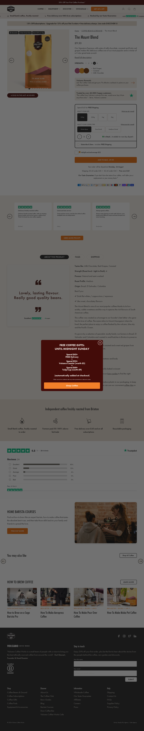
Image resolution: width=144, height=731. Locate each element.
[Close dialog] (100, 343)
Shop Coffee (72, 386)
